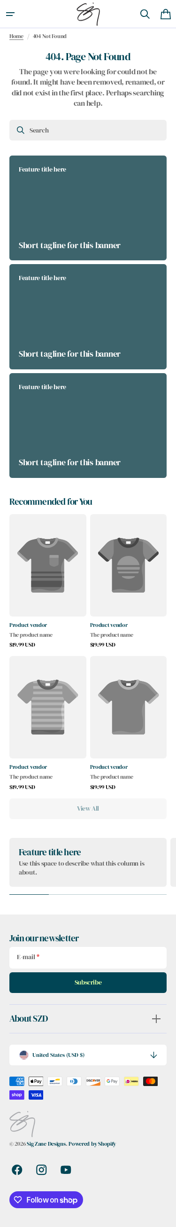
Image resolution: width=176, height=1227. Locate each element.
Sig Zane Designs (46, 1144)
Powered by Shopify (92, 1144)
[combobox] (88, 130)
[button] (10, 14)
